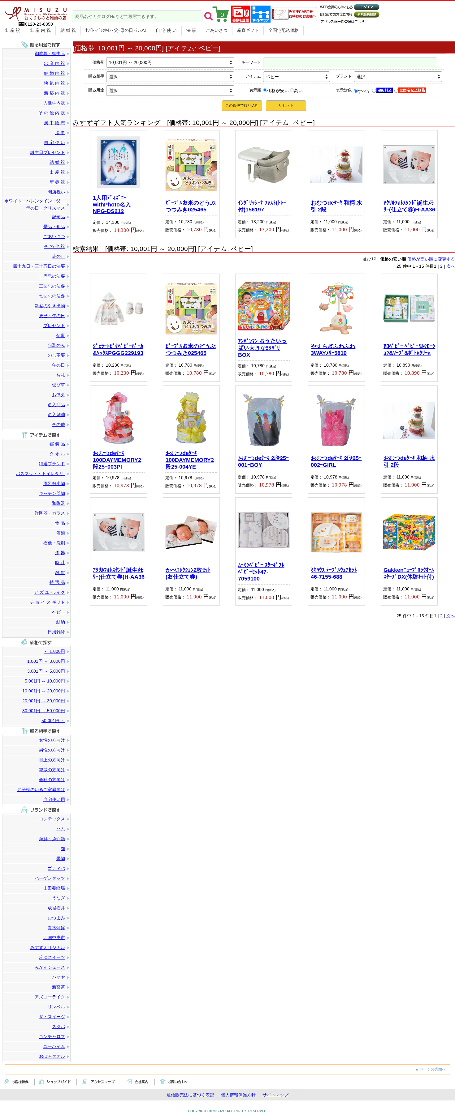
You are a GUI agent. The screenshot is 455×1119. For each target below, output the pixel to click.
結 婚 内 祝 (54, 73)
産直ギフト (248, 30)
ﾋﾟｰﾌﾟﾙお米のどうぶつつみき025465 (191, 206)
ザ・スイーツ (52, 1016)
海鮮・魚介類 (52, 838)
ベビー (58, 612)
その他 (58, 424)
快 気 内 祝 (54, 83)
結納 (60, 621)
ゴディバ (56, 868)
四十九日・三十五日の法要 (39, 266)
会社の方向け (52, 779)
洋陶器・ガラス (50, 513)
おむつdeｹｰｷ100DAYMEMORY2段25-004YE (190, 460)
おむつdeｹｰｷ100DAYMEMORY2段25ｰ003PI (117, 460)
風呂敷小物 (54, 483)
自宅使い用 (54, 799)
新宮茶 (58, 987)
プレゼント (54, 325)
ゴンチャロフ (52, 1036)
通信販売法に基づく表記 (190, 1094)
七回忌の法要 (52, 295)
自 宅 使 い (166, 30)
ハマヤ (58, 977)
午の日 (58, 365)
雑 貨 (60, 572)
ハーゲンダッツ (50, 878)
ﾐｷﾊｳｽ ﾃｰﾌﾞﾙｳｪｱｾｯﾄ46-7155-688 (334, 573)
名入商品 (56, 404)
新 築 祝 (57, 182)
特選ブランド (52, 463)
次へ (450, 266)
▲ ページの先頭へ (430, 1069)
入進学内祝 (54, 102)
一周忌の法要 (52, 276)
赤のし (58, 256)
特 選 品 (57, 582)
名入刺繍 (56, 414)
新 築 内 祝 (54, 93)
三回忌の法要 (52, 285)
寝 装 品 (57, 443)
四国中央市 (54, 937)
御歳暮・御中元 (50, 53)
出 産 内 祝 (40, 30)
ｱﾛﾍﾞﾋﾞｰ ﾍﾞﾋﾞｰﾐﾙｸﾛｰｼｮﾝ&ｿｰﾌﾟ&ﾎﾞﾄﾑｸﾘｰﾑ (409, 349)
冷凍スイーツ (52, 957)
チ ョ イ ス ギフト (47, 602)
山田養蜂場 (54, 888)
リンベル (56, 1006)
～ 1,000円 (54, 651)
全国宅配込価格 (283, 30)
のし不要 (56, 355)
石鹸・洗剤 (54, 542)
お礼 (60, 374)
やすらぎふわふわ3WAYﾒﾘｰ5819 (333, 349)
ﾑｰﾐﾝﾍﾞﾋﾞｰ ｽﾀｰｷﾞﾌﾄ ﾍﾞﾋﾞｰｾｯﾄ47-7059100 (261, 572)
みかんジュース (50, 967)
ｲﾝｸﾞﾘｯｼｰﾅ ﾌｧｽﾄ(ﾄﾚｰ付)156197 (262, 206)
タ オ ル (57, 453)
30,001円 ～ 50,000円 (43, 710)
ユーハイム (54, 1046)
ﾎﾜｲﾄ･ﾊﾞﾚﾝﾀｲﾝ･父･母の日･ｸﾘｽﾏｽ (115, 30)
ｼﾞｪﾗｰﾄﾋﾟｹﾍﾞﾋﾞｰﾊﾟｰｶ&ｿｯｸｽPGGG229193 (118, 349)
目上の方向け (52, 759)
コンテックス (52, 818)
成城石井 (56, 907)
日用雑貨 (56, 631)
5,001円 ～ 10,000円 (45, 681)
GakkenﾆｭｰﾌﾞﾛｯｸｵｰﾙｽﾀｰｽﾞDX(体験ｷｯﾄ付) (409, 573)
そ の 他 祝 (54, 246)
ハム (60, 828)
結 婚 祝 (68, 30)
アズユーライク (50, 996)
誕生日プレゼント (47, 152)
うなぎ (58, 898)
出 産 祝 (12, 30)
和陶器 (58, 503)
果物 (60, 858)
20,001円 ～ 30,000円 (43, 700)
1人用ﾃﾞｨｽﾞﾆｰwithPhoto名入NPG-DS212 (112, 205)
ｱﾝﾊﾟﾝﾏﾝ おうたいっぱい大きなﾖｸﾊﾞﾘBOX (262, 348)
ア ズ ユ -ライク (49, 592)
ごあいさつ (217, 30)
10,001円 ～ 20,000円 (43, 690)
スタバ (58, 1026)
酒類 (60, 532)
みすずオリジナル (47, 947)
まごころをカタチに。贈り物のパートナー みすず (36, 11)
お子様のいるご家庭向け (41, 789)
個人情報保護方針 (238, 1094)
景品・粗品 (54, 226)
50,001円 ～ (53, 720)
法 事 (191, 30)
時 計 (60, 562)
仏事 (60, 335)
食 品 (60, 523)
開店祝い (56, 191)
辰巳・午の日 (52, 315)
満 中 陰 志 (54, 122)
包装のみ (56, 345)
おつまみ (56, 917)
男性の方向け (52, 749)
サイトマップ (275, 1094)
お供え (58, 394)
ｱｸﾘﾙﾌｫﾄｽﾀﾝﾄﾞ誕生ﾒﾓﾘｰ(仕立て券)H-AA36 (409, 206)
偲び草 (58, 384)
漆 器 (60, 552)
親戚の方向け (52, 769)
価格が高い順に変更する (431, 259)
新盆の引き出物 (50, 305)
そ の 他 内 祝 (51, 112)
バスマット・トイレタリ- (40, 473)
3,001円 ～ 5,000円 (46, 671)
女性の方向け (52, 740)
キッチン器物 (52, 493)
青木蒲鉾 (56, 927)
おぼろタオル (52, 1056)
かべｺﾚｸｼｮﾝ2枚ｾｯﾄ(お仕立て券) (188, 573)
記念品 (58, 216)
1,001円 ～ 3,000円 (46, 661)
